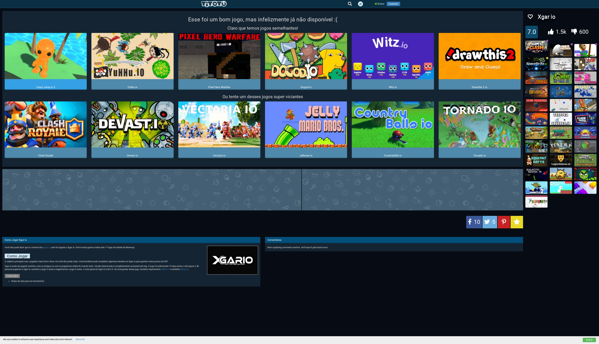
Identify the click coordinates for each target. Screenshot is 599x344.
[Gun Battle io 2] (536, 187)
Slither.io (165, 269)
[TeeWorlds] (561, 174)
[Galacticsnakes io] (536, 174)
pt (361, 4)
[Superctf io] (536, 201)
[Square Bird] (561, 187)
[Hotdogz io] (585, 105)
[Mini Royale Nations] (536, 91)
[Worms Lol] (585, 174)
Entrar (380, 3)
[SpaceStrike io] (536, 64)
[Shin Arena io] (561, 132)
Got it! (589, 339)
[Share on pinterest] (504, 222)
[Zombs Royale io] (585, 160)
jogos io (47, 247)
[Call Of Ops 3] (585, 64)
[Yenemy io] (561, 146)
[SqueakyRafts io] (536, 160)
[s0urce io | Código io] (585, 146)
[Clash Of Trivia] (585, 119)
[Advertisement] (262, 189)
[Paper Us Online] (561, 64)
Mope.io (185, 269)
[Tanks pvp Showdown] (585, 132)
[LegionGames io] (561, 160)
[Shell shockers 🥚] (561, 50)
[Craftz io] (561, 91)
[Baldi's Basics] (585, 50)
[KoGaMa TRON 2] (536, 77)
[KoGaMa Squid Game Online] (585, 77)
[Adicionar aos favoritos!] (530, 17)
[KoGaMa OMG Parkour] (536, 105)
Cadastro (393, 3)
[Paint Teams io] (585, 187)
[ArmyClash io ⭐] (536, 47)
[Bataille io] (585, 91)
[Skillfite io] (536, 146)
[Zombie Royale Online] (561, 77)
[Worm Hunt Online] (536, 119)
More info (80, 339)
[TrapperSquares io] (561, 119)
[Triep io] (561, 105)
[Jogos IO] (214, 4)
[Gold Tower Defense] (536, 132)
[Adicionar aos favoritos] (517, 222)
